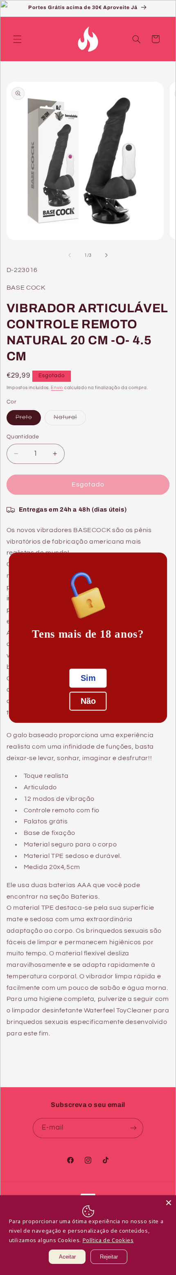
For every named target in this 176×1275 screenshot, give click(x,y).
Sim (88, 677)
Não (88, 701)
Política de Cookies (108, 1240)
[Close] (169, 1203)
